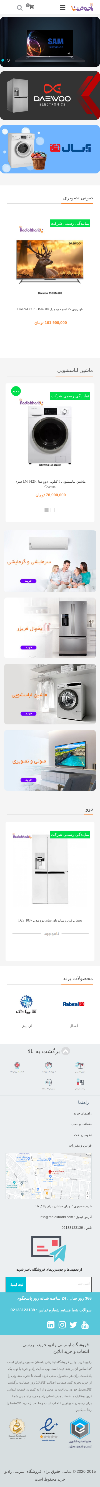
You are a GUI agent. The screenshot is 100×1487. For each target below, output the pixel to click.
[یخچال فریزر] (50, 628)
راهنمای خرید (83, 1113)
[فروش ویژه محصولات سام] (50, 42)
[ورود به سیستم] (9, 7)
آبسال (74, 1026)
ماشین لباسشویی (75, 370)
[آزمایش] (26, 1004)
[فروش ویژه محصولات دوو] (50, 95)
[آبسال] (74, 1004)
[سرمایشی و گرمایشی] (50, 561)
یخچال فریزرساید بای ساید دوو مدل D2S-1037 (50, 920)
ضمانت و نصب (81, 1124)
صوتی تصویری (78, 197)
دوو (89, 809)
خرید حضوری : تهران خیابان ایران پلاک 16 (63, 1206)
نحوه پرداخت (83, 1135)
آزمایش (26, 1026)
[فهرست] (63, 7)
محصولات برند (78, 978)
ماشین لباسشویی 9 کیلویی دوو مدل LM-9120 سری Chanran (50, 484)
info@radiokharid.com (56, 1217)
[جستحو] (20, 7)
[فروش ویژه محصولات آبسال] (50, 149)
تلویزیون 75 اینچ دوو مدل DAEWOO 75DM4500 (50, 309)
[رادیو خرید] (82, 7)
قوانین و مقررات (80, 1145)
